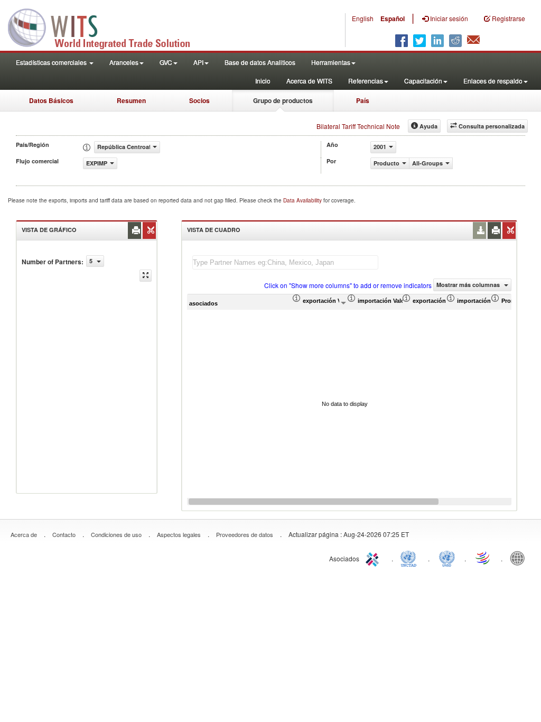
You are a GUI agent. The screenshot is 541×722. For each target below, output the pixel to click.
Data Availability (303, 200)
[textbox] (285, 262)
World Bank (519, 557)
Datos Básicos (51, 100)
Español (392, 18)
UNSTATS (447, 557)
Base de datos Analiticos (260, 62)
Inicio (262, 80)
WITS (105, 26)
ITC (374, 557)
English (363, 18)
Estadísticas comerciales (52, 62)
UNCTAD (410, 557)
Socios (199, 100)
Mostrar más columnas (468, 285)
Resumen (131, 100)
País (362, 100)
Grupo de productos (283, 100)
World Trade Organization (483, 557)
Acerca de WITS (309, 80)
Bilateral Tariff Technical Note (358, 126)
